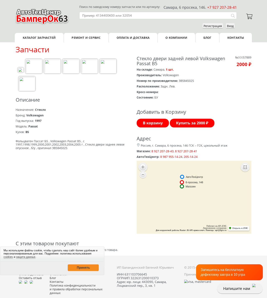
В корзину (153, 122)
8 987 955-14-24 (171, 157)
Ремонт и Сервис (86, 38)
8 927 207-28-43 (162, 151)
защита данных (25, 256)
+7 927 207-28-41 (222, 7)
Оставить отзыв (30, 278)
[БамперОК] (42, 16)
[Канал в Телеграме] (20, 282)
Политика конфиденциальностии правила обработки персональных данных (76, 289)
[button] (83, 267)
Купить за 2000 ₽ (192, 122)
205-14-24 (191, 157)
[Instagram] (31, 282)
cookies (8, 256)
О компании (176, 38)
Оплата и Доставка (133, 38)
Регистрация (213, 26)
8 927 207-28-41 (186, 151)
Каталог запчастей (39, 38)
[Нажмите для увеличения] (21, 70)
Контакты (235, 38)
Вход (230, 26)
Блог (207, 38)
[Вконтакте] (26, 282)
